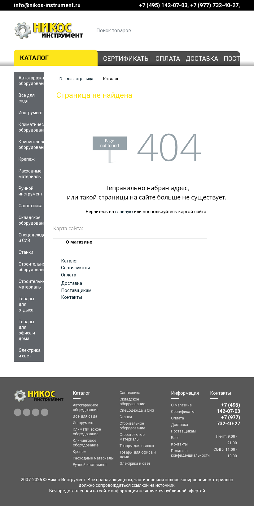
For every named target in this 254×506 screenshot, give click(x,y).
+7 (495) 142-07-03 (163, 5)
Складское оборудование (31, 220)
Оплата (167, 58)
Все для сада (27, 98)
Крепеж (27, 159)
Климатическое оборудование (31, 127)
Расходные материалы (30, 173)
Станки (26, 252)
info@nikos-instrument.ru (47, 5)
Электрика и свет (30, 353)
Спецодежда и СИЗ (31, 237)
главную (124, 211)
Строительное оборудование (31, 267)
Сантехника (30, 205)
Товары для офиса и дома (27, 330)
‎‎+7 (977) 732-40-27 (214, 5)
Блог (175, 438)
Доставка (202, 58)
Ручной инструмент (31, 191)
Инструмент (31, 112)
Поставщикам (76, 290)
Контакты (71, 297)
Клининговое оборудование (31, 144)
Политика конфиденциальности (186, 453)
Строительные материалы (31, 284)
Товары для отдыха (26, 304)
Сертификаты (126, 58)
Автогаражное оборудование (31, 80)
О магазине (181, 405)
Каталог (34, 58)
